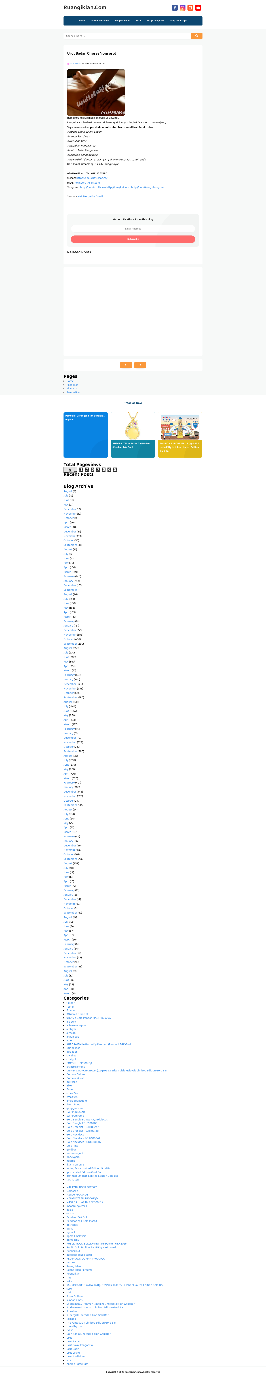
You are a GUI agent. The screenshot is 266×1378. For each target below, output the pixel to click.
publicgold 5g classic (79, 1255)
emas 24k (72, 1093)
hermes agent (74, 1153)
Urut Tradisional (76, 1356)
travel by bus (74, 1326)
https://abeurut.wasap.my (91, 178)
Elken (69, 1085)
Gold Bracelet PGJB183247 (82, 1127)
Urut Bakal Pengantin (79, 1345)
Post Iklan (72, 385)
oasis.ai (70, 1213)
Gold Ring (72, 1146)
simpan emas (74, 1300)
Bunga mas (73, 1048)
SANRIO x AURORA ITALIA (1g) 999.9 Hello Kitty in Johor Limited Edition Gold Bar (179, 447)
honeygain (73, 1157)
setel (69, 1289)
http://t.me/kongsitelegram (147, 187)
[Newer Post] (126, 365)
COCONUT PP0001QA (79, 1063)
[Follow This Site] (190, 7)
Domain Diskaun (76, 1074)
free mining (73, 1104)
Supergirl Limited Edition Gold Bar (87, 1315)
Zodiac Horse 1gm (77, 1364)
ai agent (71, 1022)
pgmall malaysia (76, 1236)
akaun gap (72, 1037)
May (66, 505)
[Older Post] (140, 365)
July (66, 495)
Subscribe (133, 239)
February (69, 576)
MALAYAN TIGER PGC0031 (81, 1187)
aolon (69, 1040)
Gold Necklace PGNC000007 (83, 1142)
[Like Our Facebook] (174, 7)
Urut (69, 1338)
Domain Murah (75, 1078)
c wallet (71, 1055)
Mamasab (72, 1191)
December (70, 509)
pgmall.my (72, 1240)
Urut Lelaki (73, 1353)
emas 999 (72, 1097)
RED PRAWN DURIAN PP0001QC (85, 1259)
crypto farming (75, 1067)
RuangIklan (73, 1274)
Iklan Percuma (75, 1164)
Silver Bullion (74, 1296)
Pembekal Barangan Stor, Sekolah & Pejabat (85, 418)
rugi (68, 1277)
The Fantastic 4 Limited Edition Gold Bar (91, 1323)
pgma (69, 1229)
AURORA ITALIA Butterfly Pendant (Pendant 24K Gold (132, 445)
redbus (70, 1262)
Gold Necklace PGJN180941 (83, 1138)
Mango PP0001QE (77, 1194)
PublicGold (73, 1251)
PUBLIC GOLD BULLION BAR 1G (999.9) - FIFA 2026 (96, 1244)
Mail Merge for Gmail (90, 196)
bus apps (71, 1052)
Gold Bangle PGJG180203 (81, 1123)
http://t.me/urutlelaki (93, 187)
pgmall (70, 1232)
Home (82, 21)
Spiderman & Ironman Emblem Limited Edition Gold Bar (100, 1304)
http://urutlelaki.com (87, 183)
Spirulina (71, 1311)
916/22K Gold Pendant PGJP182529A (88, 1018)
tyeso (69, 1330)
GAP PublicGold (76, 1112)
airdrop (71, 1033)
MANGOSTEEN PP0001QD (82, 1198)
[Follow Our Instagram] (182, 7)
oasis (69, 1210)
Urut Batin (72, 1349)
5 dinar (70, 1010)
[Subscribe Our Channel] (198, 7)
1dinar (70, 1007)
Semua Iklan (73, 392)
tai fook (71, 1319)
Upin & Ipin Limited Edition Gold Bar (88, 1334)
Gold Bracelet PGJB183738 (82, 1131)
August (68, 491)
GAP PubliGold (75, 1116)
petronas (72, 1225)
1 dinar (70, 1003)
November (70, 514)
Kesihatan (72, 1179)
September (70, 545)
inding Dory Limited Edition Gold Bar (89, 1168)
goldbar (71, 1149)
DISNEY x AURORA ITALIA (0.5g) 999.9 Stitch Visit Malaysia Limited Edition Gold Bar (116, 1070)
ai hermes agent (76, 1025)
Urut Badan (73, 1341)
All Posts (71, 388)
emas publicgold (76, 1101)
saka (69, 1281)
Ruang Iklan (73, 1266)
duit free (71, 1082)
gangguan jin (74, 1108)
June (66, 500)
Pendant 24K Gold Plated (81, 1221)
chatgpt (71, 1059)
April (66, 522)
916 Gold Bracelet (77, 1014)
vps (68, 1360)
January (68, 581)
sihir (69, 1292)
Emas (69, 1089)
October (69, 518)
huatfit (70, 1161)
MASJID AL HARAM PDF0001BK (84, 1202)
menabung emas (76, 1206)
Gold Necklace (75, 1134)
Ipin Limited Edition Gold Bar (84, 1172)
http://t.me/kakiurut (118, 187)
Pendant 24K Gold (77, 1217)
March (67, 527)
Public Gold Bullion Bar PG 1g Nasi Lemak (91, 1247)
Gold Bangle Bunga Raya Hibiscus (87, 1119)
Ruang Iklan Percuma (79, 1270)
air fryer (71, 1029)
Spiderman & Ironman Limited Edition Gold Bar (95, 1307)
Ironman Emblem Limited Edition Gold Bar (92, 1176)
